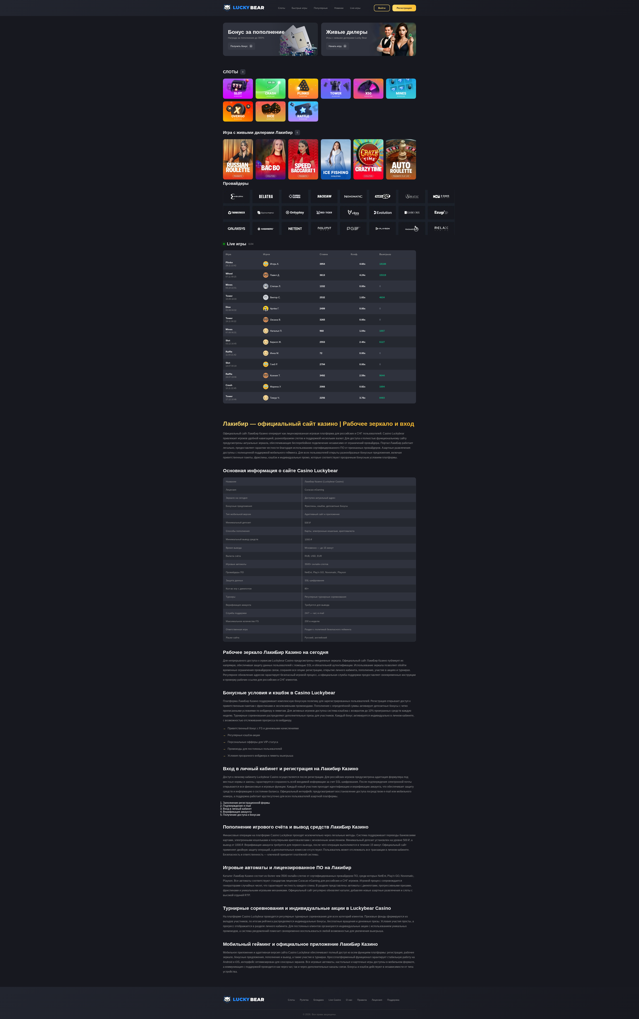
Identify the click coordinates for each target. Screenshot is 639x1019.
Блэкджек (319, 1000)
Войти (382, 8)
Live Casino (335, 1000)
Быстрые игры (299, 8)
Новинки (338, 8)
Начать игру (335, 46)
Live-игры (355, 8)
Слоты (281, 8)
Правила (362, 1000)
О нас (349, 1000)
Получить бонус (239, 46)
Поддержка (393, 1000)
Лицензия (377, 1000)
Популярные (321, 8)
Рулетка (304, 1000)
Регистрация (404, 8)
